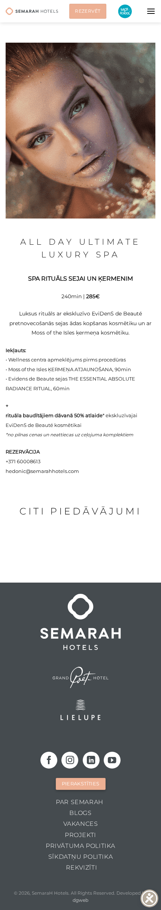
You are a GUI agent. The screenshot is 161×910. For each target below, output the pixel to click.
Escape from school (125, 11)
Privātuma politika (80, 845)
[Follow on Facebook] (48, 760)
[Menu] (150, 11)
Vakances (80, 823)
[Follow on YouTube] (112, 760)
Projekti (80, 835)
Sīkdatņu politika (80, 856)
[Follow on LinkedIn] (91, 760)
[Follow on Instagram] (69, 760)
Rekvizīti (81, 867)
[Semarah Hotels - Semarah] (32, 11)
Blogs (80, 812)
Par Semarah (79, 802)
